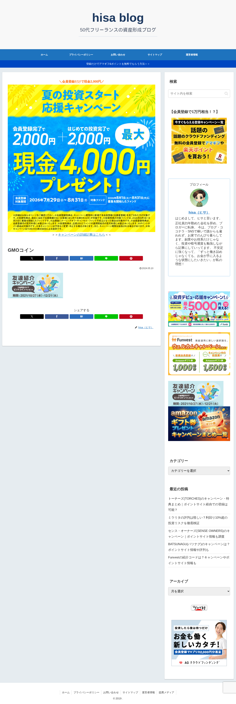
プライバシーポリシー (86, 692)
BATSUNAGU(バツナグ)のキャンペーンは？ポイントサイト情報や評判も (199, 547)
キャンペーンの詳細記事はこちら (81, 234)
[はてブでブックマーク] (81, 258)
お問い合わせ (111, 692)
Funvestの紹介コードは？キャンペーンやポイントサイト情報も (198, 560)
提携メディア (166, 692)
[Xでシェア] (32, 258)
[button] (226, 93)
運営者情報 (148, 692)
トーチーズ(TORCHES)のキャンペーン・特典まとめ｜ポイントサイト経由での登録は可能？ (198, 504)
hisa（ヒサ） (199, 212)
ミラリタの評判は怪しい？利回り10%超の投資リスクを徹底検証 (198, 520)
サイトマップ (130, 692)
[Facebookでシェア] (57, 258)
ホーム (66, 692)
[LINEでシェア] (106, 258)
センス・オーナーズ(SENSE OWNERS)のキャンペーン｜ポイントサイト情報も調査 (199, 533)
